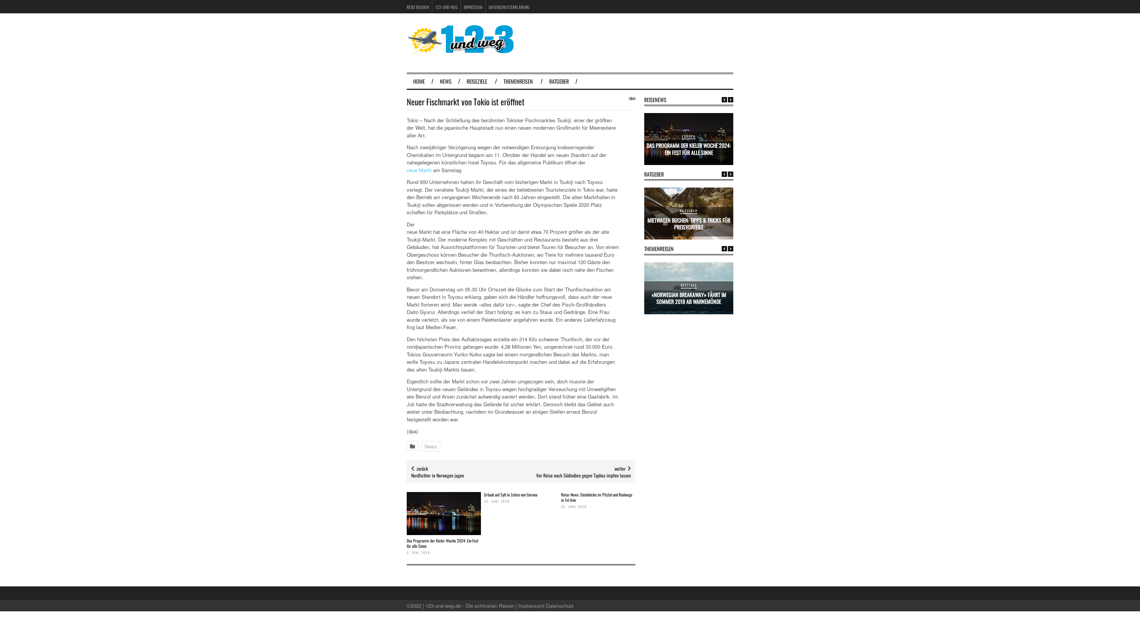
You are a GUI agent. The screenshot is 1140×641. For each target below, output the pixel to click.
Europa (688, 136)
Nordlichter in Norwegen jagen (437, 475)
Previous (724, 99)
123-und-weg (446, 7)
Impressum (473, 7)
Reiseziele (477, 81)
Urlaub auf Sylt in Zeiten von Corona (510, 494)
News (446, 81)
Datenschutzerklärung (509, 7)
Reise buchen (418, 7)
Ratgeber (559, 81)
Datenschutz (560, 605)
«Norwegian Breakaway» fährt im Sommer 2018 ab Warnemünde (689, 298)
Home (419, 81)
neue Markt (419, 170)
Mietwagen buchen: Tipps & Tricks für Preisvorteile (688, 223)
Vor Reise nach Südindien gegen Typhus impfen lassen (583, 475)
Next (730, 99)
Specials (689, 285)
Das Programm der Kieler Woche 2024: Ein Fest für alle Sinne (442, 543)
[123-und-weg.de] (460, 57)
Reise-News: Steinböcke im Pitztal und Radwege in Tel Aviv (596, 497)
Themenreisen (518, 81)
